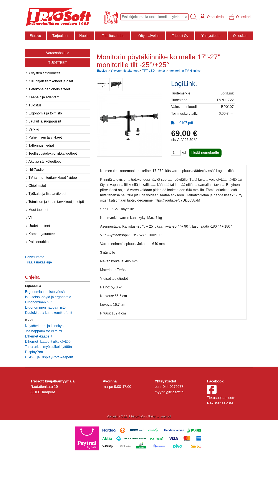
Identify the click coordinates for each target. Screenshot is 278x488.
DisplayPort (34, 352)
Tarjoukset (60, 36)
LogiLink (227, 93)
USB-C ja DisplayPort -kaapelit (49, 357)
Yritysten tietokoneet (125, 70)
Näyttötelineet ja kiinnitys (44, 326)
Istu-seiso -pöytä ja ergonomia (48, 297)
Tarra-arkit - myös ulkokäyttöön (48, 347)
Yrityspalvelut (148, 36)
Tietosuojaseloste (221, 398)
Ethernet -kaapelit (38, 336)
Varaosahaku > (57, 53)
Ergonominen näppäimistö (45, 307)
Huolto (84, 36)
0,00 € (224, 113)
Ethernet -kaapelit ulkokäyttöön (49, 341)
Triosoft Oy (180, 36)
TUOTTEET (57, 63)
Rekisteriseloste (220, 403)
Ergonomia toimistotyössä (45, 292)
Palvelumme (34, 257)
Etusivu (35, 36)
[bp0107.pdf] (173, 123)
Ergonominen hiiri (38, 302)
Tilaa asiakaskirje (38, 262)
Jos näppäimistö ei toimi (43, 331)
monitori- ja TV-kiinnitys (184, 70)
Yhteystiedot (210, 36)
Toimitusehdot (112, 36)
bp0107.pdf (184, 123)
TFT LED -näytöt (153, 70)
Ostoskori (240, 36)
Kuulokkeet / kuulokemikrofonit (48, 312)
